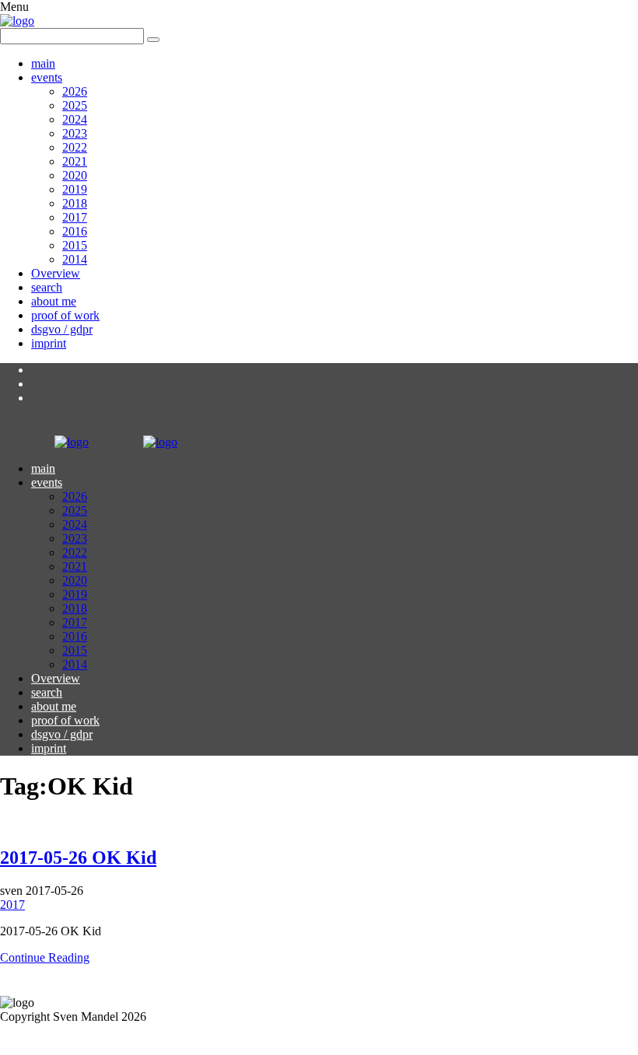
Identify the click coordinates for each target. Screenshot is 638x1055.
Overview (55, 273)
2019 (74, 189)
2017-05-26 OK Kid (78, 857)
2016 (74, 231)
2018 (74, 203)
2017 (74, 217)
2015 (74, 245)
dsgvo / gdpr (62, 329)
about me (53, 301)
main (43, 63)
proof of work (65, 315)
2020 (74, 175)
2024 (74, 119)
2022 (74, 147)
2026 (74, 91)
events (46, 77)
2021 (74, 161)
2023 (74, 133)
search (46, 287)
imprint (48, 343)
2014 (74, 259)
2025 (74, 105)
